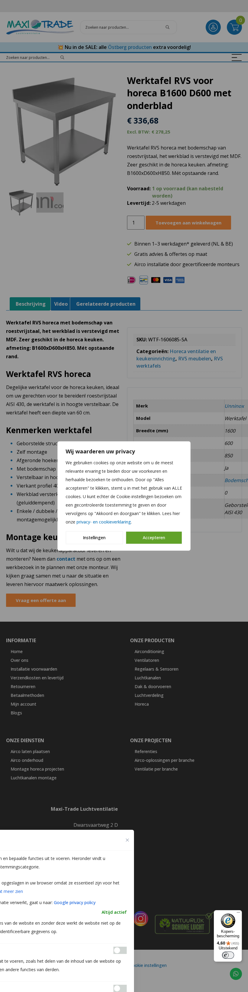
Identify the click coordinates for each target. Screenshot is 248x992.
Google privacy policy (75, 902)
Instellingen (94, 537)
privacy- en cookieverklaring (104, 522)
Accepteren (154, 537)
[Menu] (238, 913)
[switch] (228, 955)
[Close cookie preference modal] (127, 840)
